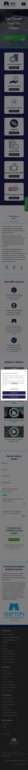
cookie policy (14, 383)
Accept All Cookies (14, 396)
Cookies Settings (14, 388)
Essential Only (14, 392)
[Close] (25, 371)
